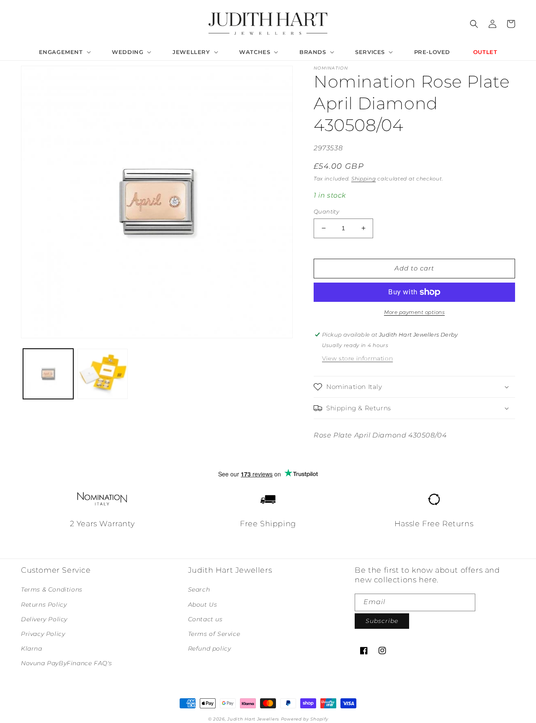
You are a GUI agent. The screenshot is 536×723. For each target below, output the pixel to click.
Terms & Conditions (51, 589)
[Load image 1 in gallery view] (48, 374)
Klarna (31, 648)
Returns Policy (44, 604)
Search (199, 589)
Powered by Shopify (304, 719)
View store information (357, 358)
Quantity (326, 211)
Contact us (205, 619)
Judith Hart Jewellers (253, 719)
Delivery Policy (44, 619)
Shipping (363, 178)
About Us (202, 604)
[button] (64, 52)
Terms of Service (214, 634)
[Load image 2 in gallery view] (102, 374)
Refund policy (209, 648)
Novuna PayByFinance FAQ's (66, 663)
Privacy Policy (43, 634)
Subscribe (382, 621)
